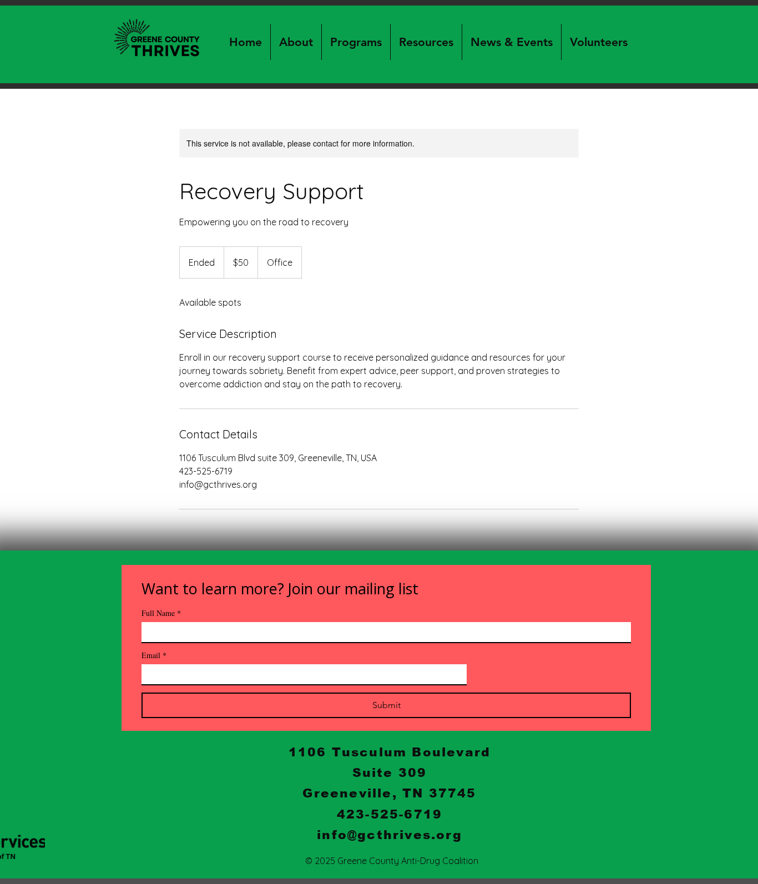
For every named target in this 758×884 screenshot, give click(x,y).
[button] (295, 42)
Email (154, 655)
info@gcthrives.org (389, 835)
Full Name (161, 613)
